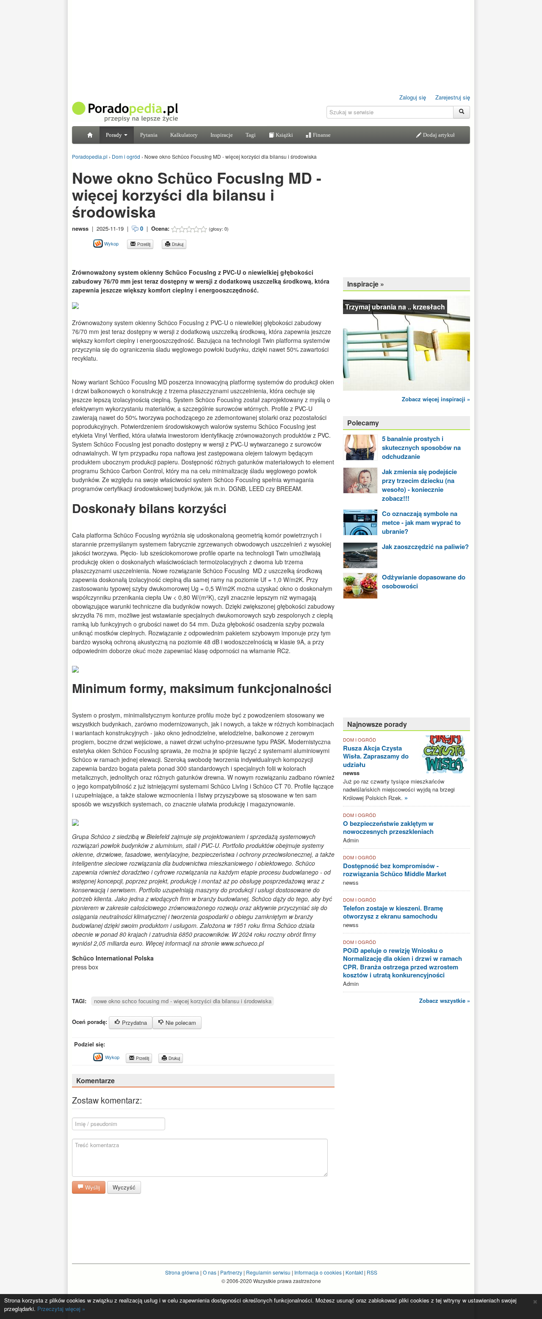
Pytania (149, 135)
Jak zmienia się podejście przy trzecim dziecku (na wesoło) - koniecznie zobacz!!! (419, 485)
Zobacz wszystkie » (444, 1000)
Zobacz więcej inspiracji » (436, 399)
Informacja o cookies (318, 1272)
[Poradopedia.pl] (125, 111)
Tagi (251, 135)
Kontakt (354, 1272)
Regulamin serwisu (268, 1272)
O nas (209, 1272)
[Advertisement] (171, 258)
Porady (114, 135)
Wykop (111, 243)
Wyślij (91, 1187)
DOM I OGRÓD (359, 739)
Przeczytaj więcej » (61, 1309)
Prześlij (143, 244)
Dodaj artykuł (438, 135)
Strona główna (182, 1272)
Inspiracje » (365, 284)
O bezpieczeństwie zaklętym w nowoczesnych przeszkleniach (388, 827)
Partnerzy (231, 1272)
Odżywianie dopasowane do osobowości (423, 581)
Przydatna (133, 1022)
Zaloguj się (412, 97)
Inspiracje (221, 135)
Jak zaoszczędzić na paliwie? (425, 546)
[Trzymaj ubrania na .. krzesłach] (406, 342)
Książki (283, 135)
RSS (372, 1272)
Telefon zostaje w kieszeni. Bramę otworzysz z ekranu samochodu (393, 912)
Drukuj (177, 244)
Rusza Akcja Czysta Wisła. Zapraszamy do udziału (376, 756)
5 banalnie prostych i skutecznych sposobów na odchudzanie (421, 447)
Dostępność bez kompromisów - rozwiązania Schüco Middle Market (394, 870)
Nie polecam (180, 1022)
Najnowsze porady (377, 724)
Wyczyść (124, 1187)
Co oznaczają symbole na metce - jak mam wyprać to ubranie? (421, 522)
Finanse (321, 135)
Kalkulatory (184, 135)
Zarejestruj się (452, 97)
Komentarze (95, 1080)
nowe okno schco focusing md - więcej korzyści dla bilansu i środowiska (182, 1001)
